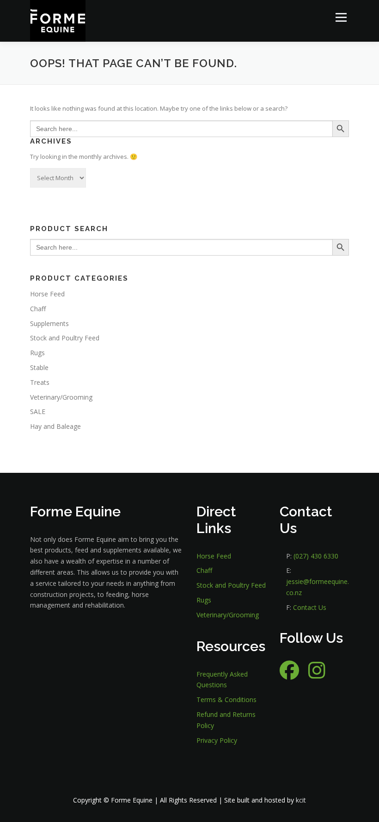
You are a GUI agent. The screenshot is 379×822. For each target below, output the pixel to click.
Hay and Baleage (55, 426)
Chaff (38, 308)
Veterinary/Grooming (61, 397)
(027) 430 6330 (315, 556)
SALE (37, 411)
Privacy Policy (216, 740)
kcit (301, 800)
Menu (341, 17)
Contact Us (309, 607)
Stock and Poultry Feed (64, 337)
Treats (39, 382)
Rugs (37, 352)
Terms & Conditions (226, 699)
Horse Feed (47, 293)
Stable (39, 367)
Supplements (49, 323)
